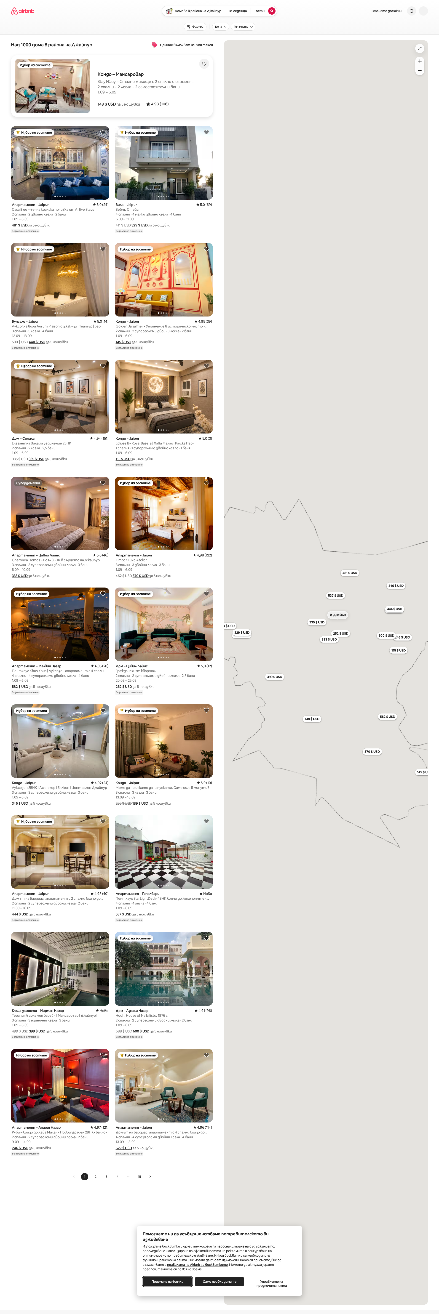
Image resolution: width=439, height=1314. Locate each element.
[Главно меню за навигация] (423, 11)
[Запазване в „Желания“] (204, 64)
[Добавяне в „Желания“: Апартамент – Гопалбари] (206, 821)
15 (139, 1177)
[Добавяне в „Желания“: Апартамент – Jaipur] (103, 132)
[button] (107, 104)
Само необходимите (219, 1281)
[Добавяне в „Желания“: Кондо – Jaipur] (206, 249)
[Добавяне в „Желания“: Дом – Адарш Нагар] (206, 938)
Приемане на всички (167, 1281)
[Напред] (150, 1176)
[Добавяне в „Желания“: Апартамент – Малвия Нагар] (103, 593)
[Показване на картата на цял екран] (419, 48)
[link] (74, 1176)
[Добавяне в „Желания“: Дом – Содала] (103, 365)
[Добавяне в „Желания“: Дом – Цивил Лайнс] (206, 593)
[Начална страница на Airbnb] (22, 11)
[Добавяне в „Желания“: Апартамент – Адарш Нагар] (103, 1055)
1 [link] (84, 1177)
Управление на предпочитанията (272, 1283)
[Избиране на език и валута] (411, 11)
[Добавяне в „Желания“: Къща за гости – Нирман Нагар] (103, 938)
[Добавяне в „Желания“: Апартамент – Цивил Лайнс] (103, 482)
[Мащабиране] (419, 61)
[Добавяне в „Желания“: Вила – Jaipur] (206, 132)
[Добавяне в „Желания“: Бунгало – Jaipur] (103, 249)
